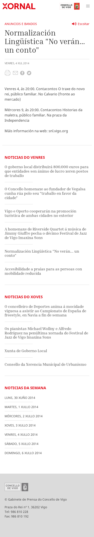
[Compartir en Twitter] (29, 73)
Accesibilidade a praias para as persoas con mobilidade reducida (43, 271)
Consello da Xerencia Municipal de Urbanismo (45, 364)
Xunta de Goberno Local (26, 350)
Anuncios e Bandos (21, 24)
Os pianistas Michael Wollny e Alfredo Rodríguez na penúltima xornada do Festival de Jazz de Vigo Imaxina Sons (46, 332)
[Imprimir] (7, 73)
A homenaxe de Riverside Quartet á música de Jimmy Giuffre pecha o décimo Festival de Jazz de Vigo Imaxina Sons (46, 233)
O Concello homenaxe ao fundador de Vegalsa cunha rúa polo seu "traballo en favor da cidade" (45, 193)
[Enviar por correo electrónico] (15, 73)
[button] (88, 6)
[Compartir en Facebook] (22, 73)
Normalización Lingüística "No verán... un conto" (42, 253)
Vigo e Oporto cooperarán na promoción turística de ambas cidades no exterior (40, 213)
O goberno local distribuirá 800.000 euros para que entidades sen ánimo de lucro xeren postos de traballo (47, 171)
